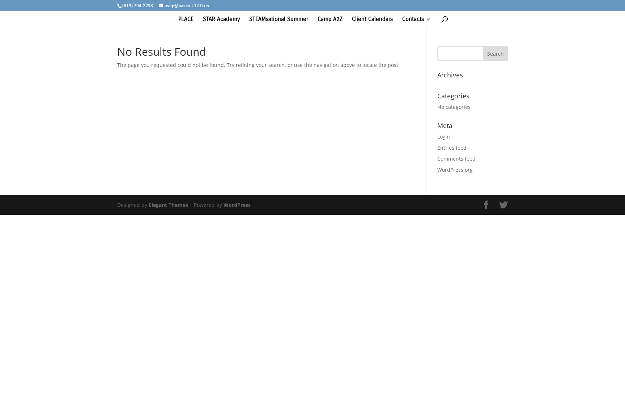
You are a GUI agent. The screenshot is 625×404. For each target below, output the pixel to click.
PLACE (186, 19)
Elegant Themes (168, 204)
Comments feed (456, 158)
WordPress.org (455, 169)
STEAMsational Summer (278, 19)
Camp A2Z (330, 19)
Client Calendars (372, 19)
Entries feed (452, 147)
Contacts (413, 19)
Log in (444, 136)
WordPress (237, 204)
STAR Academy (221, 19)
